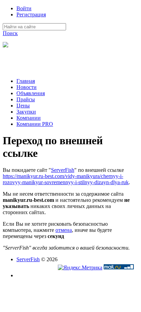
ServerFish (62, 170)
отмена (63, 230)
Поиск (10, 33)
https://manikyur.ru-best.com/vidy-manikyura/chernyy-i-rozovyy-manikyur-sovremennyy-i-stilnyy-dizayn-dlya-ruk (66, 179)
